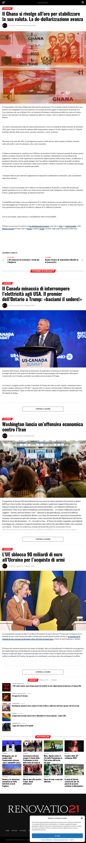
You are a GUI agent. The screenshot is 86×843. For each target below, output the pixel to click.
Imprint (72, 839)
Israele (41, 228)
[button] (82, 818)
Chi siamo (23, 830)
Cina (60, 226)
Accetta (57, 836)
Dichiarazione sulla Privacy (60, 839)
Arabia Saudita (70, 226)
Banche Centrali (8, 228)
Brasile (29, 228)
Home (7, 830)
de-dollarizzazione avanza (39, 226)
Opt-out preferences (46, 839)
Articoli (14, 830)
